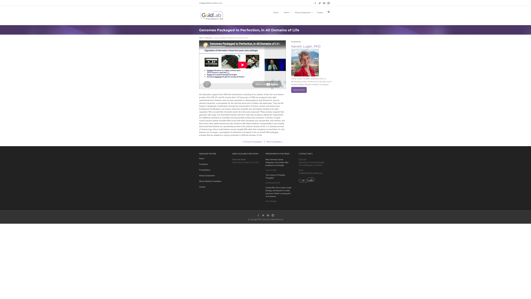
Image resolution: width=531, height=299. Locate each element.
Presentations (204, 170)
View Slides (299, 90)
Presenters (203, 164)
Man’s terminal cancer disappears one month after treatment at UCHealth (277, 162)
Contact (202, 187)
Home (201, 38)
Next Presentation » (274, 142)
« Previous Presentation (252, 142)
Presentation (208, 38)
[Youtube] (324, 3)
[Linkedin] (328, 3)
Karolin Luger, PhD (306, 46)
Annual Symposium (207, 175)
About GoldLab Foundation (210, 181)
